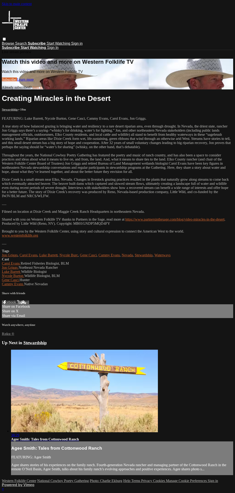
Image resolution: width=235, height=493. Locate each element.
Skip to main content (17, 4)
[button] (4, 39)
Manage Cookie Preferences (187, 481)
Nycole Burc (68, 255)
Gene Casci (88, 255)
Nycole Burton (13, 276)
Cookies (159, 481)
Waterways (162, 255)
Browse (8, 43)
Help (127, 481)
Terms (136, 481)
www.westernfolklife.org (20, 235)
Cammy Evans (109, 255)
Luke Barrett (48, 255)
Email (25, 302)
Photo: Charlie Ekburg (106, 481)
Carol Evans (28, 255)
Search (21, 43)
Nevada (127, 255)
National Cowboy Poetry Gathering (63, 481)
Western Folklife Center (19, 481)
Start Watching (59, 43)
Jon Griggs (10, 255)
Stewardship (10, 109)
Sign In (53, 48)
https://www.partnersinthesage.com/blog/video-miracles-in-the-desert (174, 219)
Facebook (9, 302)
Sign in (77, 43)
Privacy (147, 481)
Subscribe (9, 79)
